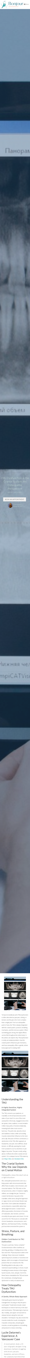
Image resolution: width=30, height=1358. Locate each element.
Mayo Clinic (7, 1159)
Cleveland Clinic (19, 1159)
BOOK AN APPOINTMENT (14, 499)
